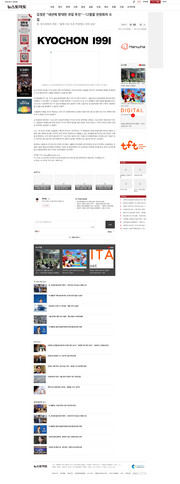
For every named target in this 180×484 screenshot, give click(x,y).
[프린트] (131, 24)
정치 (60, 7)
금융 (91, 7)
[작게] (144, 24)
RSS (122, 473)
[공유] (134, 24)
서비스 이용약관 (114, 473)
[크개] (140, 24)
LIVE (139, 1)
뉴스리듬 (124, 65)
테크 (106, 7)
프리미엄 (131, 7)
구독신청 (128, 473)
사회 (75, 7)
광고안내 (70, 473)
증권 (83, 7)
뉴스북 (46, 205)
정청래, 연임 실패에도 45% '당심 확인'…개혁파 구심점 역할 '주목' (97, 206)
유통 (114, 7)
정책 (68, 7)
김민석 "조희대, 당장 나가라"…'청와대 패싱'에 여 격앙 (93, 203)
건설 (122, 7)
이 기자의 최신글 (81, 199)
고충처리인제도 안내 (101, 473)
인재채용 (62, 473)
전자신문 (145, 1)
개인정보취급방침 (80, 473)
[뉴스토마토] (17, 7)
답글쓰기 (124, 24)
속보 (52, 7)
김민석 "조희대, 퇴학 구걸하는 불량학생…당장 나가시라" (94, 208)
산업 (98, 7)
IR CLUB (90, 473)
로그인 (164, 1)
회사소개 (55, 473)
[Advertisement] (155, 40)
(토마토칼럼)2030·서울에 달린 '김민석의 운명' (91, 201)
